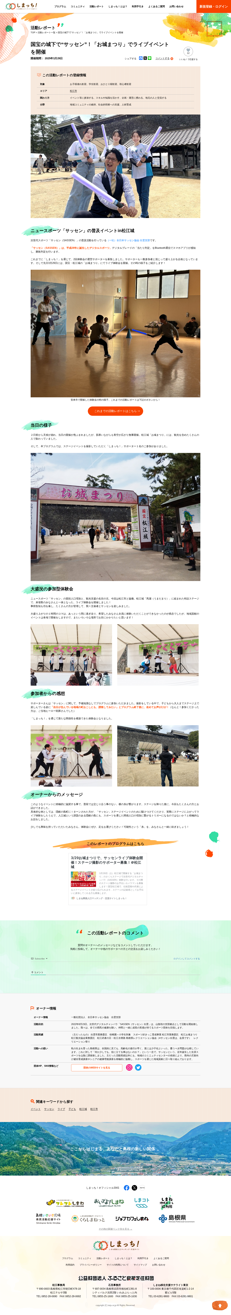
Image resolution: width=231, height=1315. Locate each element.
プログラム (60, 6)
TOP (33, 32)
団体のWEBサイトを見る (96, 1067)
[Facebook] (141, 58)
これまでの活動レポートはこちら (115, 411)
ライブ (61, 1109)
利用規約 (70, 1264)
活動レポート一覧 (46, 32)
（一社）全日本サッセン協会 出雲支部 (128, 240)
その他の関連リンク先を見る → (115, 1229)
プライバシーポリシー (91, 1264)
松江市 (73, 90)
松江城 (83, 1109)
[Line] (149, 58)
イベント (36, 1109)
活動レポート (97, 6)
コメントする (162, 58)
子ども (72, 1109)
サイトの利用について (118, 1264)
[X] (145, 58)
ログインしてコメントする (186, 958)
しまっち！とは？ (117, 6)
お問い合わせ (176, 6)
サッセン (49, 1109)
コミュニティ (78, 6)
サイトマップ (140, 1264)
